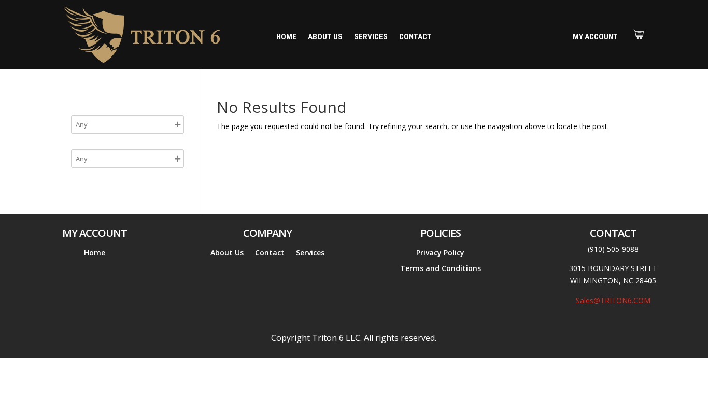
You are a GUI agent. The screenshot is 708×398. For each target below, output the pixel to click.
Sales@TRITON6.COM (613, 300)
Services (371, 37)
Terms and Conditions (440, 269)
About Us (325, 37)
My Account (595, 36)
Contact (415, 37)
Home (286, 37)
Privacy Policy (440, 253)
